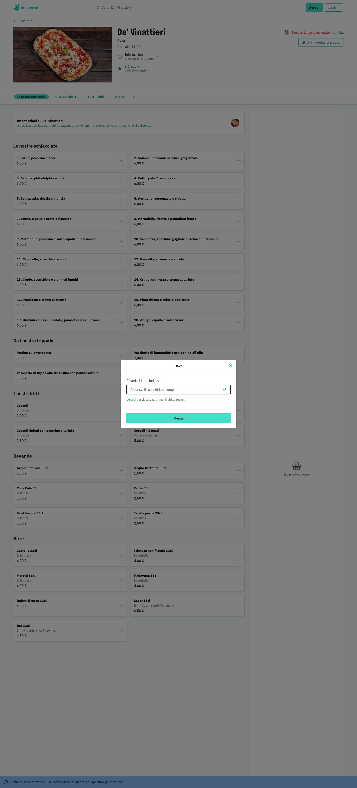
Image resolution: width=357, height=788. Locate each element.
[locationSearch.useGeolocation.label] (224, 389)
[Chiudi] (230, 365)
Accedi (131, 400)
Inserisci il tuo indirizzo (144, 381)
